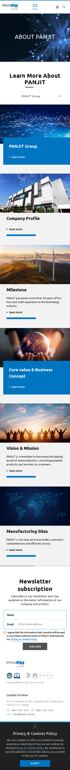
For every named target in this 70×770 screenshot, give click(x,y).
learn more (18, 157)
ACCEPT (35, 763)
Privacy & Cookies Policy (24, 639)
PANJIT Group (30, 96)
